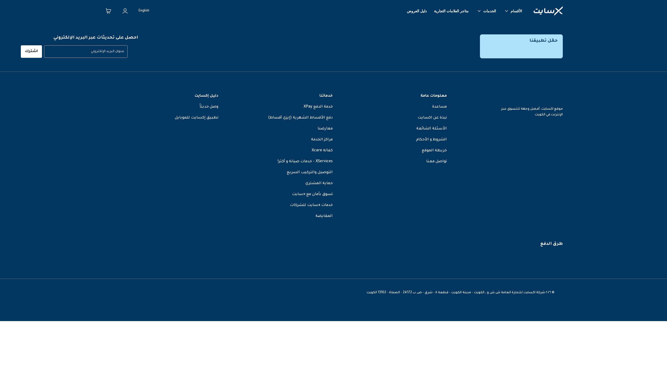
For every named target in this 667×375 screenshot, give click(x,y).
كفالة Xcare (322, 151)
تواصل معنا (436, 162)
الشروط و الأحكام (431, 140)
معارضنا (325, 129)
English (144, 11)
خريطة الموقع (434, 151)
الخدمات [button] (489, 11)
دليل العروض (417, 11)
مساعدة (439, 107)
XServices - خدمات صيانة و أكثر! (305, 162)
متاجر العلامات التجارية (451, 11)
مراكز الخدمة (322, 140)
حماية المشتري (319, 184)
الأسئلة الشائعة (431, 129)
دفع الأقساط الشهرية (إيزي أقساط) (300, 118)
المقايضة (324, 216)
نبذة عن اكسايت (432, 118)
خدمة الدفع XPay (318, 107)
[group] (86, 51)
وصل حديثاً (209, 107)
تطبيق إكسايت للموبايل (196, 118)
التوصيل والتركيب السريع (310, 173)
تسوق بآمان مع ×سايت (312, 194)
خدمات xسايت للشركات (311, 205)
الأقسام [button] (516, 11)
